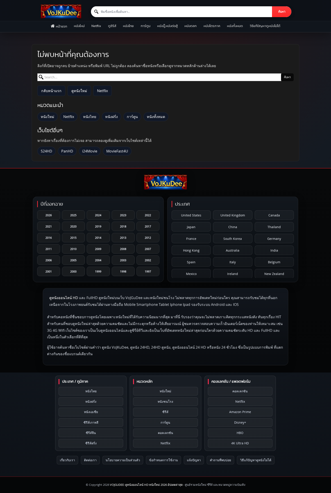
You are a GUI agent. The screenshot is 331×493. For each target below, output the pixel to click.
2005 (73, 260)
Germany (274, 238)
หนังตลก (190, 26)
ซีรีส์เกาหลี (91, 422)
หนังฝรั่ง (111, 116)
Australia (232, 250)
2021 (48, 226)
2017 (148, 226)
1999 (98, 271)
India (274, 250)
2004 (98, 260)
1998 (123, 271)
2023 (123, 215)
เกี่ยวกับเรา (67, 460)
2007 (148, 249)
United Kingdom (232, 215)
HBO (240, 433)
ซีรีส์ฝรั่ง (91, 443)
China (232, 227)
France (191, 238)
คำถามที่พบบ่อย (220, 460)
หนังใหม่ (79, 26)
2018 (123, 226)
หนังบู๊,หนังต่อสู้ (167, 26)
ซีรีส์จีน (91, 433)
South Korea (232, 238)
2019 (98, 226)
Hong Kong (191, 250)
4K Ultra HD (240, 443)
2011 (48, 249)
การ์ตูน (145, 26)
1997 (148, 271)
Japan (191, 227)
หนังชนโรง (165, 401)
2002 (148, 260)
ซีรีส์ (165, 412)
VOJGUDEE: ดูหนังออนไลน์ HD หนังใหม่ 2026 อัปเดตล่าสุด (146, 485)
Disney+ (240, 422)
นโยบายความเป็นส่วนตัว (123, 460)
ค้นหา (281, 11)
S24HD (46, 151)
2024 (98, 215)
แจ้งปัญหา (194, 460)
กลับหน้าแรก (51, 90)
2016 (48, 237)
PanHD (67, 151)
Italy (232, 262)
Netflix (96, 26)
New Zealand (274, 274)
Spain (191, 262)
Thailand (274, 227)
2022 (148, 215)
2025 (73, 215)
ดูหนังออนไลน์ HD (63, 297)
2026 (48, 215)
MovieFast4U (117, 151)
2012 (148, 237)
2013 (123, 237)
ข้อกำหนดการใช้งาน (163, 460)
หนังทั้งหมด (235, 26)
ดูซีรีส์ (112, 26)
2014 (98, 237)
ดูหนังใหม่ (79, 90)
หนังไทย (128, 26)
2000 (73, 271)
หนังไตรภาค (212, 26)
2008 (123, 249)
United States (191, 215)
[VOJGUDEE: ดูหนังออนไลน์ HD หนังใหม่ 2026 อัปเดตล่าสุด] (61, 12)
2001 (48, 271)
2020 (73, 226)
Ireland (232, 274)
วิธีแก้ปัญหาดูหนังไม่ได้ (265, 26)
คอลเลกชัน (165, 433)
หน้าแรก (61, 26)
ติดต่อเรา (90, 460)
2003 (123, 260)
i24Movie (89, 151)
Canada (274, 215)
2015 (73, 237)
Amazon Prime (240, 412)
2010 (73, 249)
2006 (48, 260)
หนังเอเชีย (91, 412)
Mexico (191, 274)
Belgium (274, 262)
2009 (98, 249)
